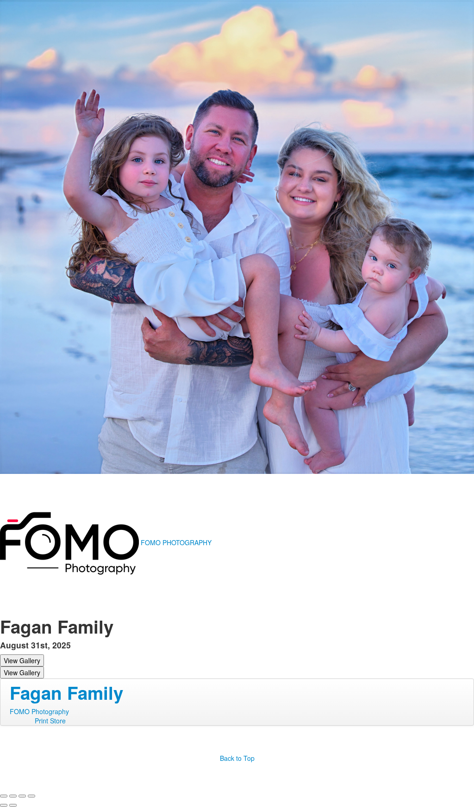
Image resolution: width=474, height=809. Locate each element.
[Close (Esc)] (3, 796)
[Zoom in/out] (31, 796)
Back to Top (237, 758)
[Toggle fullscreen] (22, 796)
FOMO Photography (39, 711)
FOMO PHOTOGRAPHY (176, 542)
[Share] (13, 796)
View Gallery (22, 660)
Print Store (50, 720)
